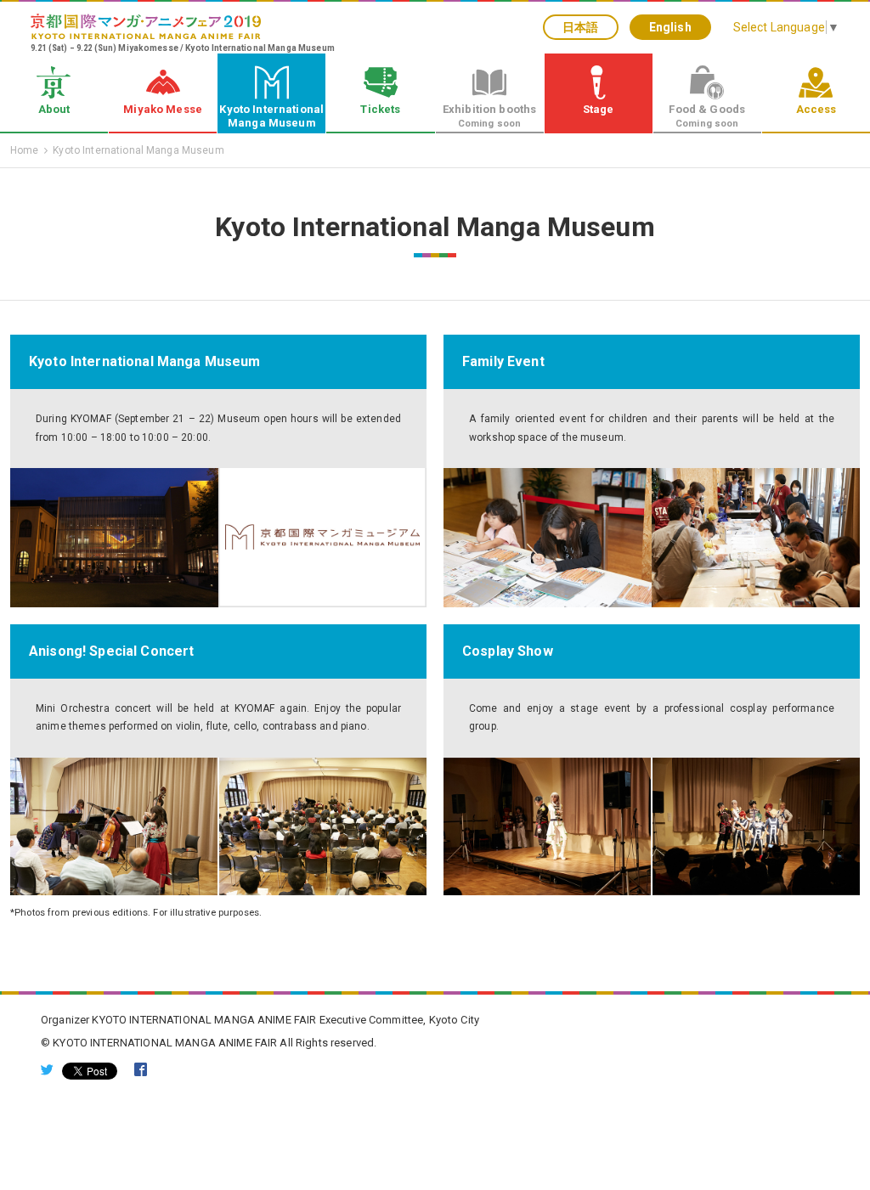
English (670, 27)
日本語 (580, 27)
